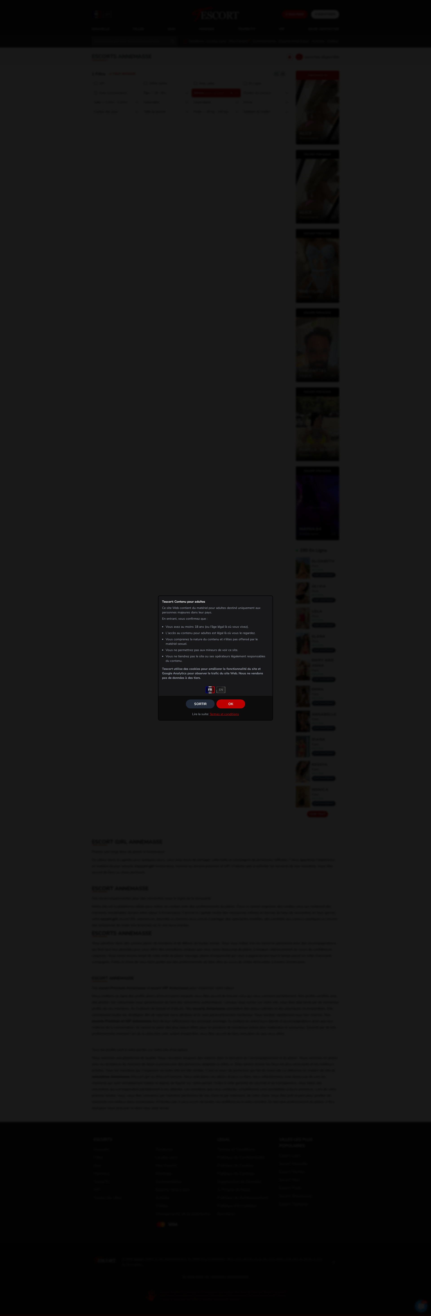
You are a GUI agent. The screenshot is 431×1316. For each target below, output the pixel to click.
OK (230, 704)
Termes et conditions (224, 714)
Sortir (200, 704)
